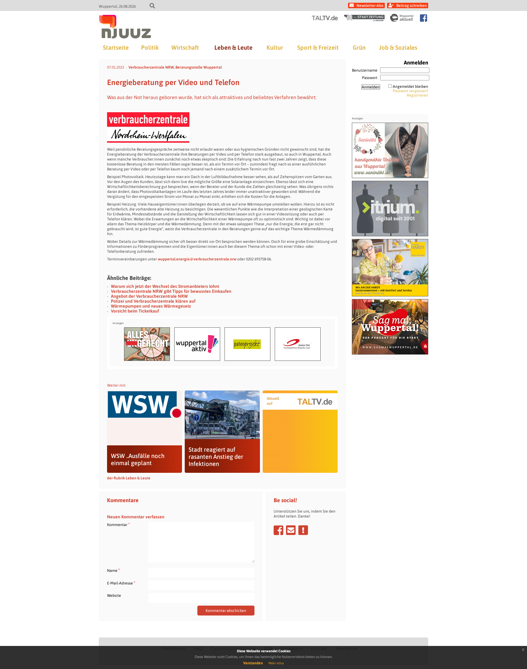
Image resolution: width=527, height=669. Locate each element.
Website (114, 595)
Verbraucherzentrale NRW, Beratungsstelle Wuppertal (175, 67)
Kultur (275, 47)
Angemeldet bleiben (410, 86)
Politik (150, 47)
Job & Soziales (398, 47)
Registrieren (417, 95)
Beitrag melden (303, 530)
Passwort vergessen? (410, 91)
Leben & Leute (233, 47)
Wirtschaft (185, 47)
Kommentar (118, 524)
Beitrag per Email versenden (291, 530)
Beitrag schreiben (411, 5)
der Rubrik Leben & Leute (128, 478)
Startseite (116, 47)
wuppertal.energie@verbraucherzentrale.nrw (197, 259)
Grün (359, 47)
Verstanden (253, 663)
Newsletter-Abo (370, 5)
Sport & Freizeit (318, 47)
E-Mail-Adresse (121, 583)
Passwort (369, 77)
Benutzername (364, 70)
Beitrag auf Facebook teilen (278, 530)
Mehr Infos (276, 663)
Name (113, 570)
